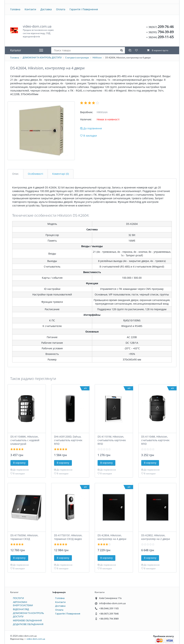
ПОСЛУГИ (18, 598)
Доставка (46, 9)
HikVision (97, 57)
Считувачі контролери (77, 57)
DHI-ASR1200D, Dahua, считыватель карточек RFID (68, 440)
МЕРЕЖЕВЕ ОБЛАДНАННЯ (27, 620)
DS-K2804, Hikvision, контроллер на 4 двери (112, 537)
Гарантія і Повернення (84, 9)
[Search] (121, 50)
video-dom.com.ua (38, 31)
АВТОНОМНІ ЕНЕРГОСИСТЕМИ (23, 603)
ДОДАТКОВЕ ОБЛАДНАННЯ (28, 624)
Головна (15, 9)
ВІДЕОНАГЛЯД (21, 609)
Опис (15, 173)
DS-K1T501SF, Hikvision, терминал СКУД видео (68, 537)
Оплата (60, 9)
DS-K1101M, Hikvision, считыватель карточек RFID (112, 440)
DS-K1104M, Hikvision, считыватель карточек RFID (155, 440)
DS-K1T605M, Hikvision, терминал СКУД (24, 537)
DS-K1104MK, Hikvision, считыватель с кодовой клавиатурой (24, 440)
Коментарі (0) (60, 173)
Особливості (35, 173)
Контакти (30, 9)
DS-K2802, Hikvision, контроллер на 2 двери (155, 537)
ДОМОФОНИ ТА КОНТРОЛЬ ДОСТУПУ (42, 57)
